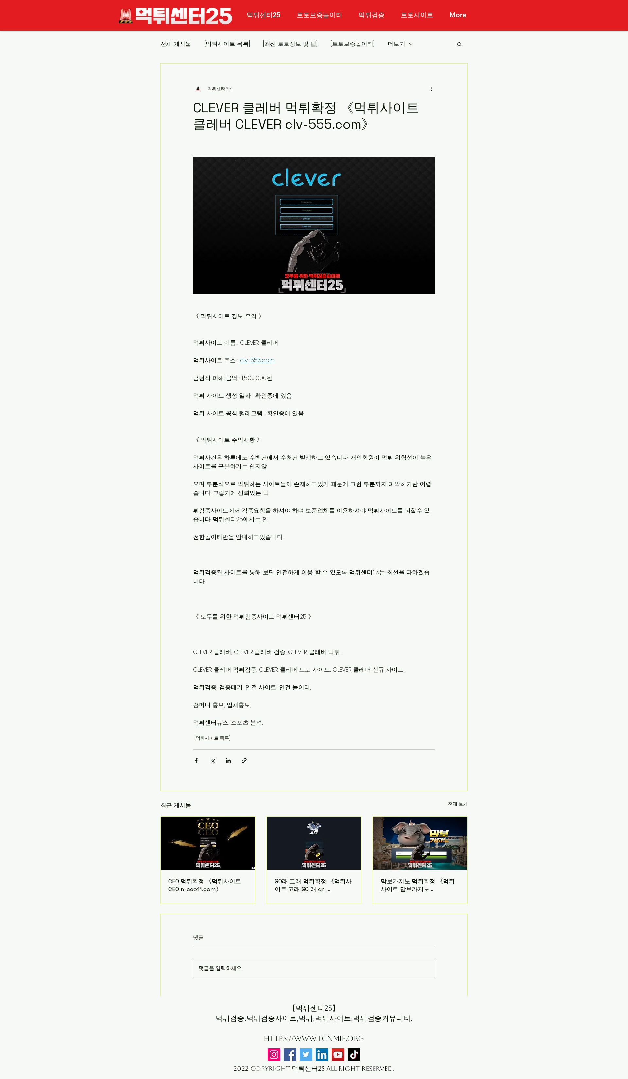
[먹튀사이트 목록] (227, 44)
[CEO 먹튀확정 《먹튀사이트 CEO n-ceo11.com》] (208, 843)
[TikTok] (354, 1054)
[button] (459, 43)
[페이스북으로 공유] (196, 760)
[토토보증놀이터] (353, 44)
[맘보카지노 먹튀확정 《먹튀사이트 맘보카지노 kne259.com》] (420, 843)
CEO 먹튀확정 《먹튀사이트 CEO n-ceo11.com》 (204, 885)
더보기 (396, 44)
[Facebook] (290, 1054)
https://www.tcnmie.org (314, 1038)
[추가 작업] (431, 89)
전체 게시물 (175, 44)
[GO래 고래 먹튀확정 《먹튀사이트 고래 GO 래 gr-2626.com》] (314, 843)
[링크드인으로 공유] (228, 760)
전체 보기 (458, 804)
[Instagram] (274, 1054)
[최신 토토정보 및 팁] (290, 44)
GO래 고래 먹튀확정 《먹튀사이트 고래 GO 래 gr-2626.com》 (313, 885)
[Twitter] (306, 1054)
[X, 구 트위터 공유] (212, 760)
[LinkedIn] (322, 1054)
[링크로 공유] (244, 760)
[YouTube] (338, 1054)
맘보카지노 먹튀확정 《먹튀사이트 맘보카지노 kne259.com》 (418, 885)
